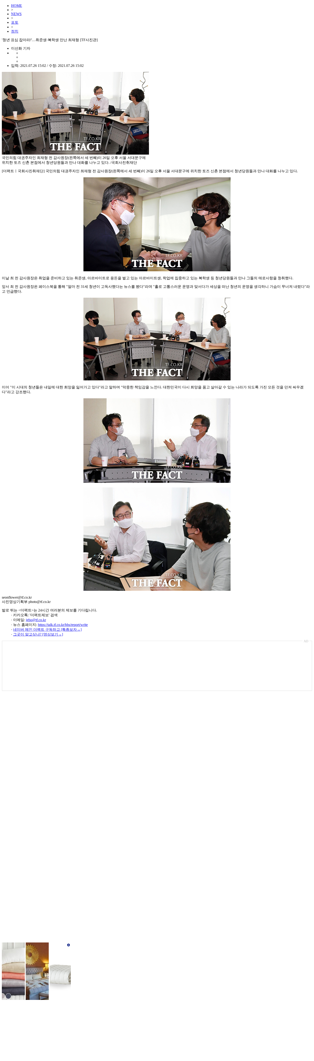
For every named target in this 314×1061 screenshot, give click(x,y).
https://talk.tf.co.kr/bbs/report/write (63, 625)
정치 (14, 31)
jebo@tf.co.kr (36, 620)
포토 (14, 22)
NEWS (16, 14)
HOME (16, 6)
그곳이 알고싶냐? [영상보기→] (38, 634)
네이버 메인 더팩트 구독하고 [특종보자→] (47, 629)
